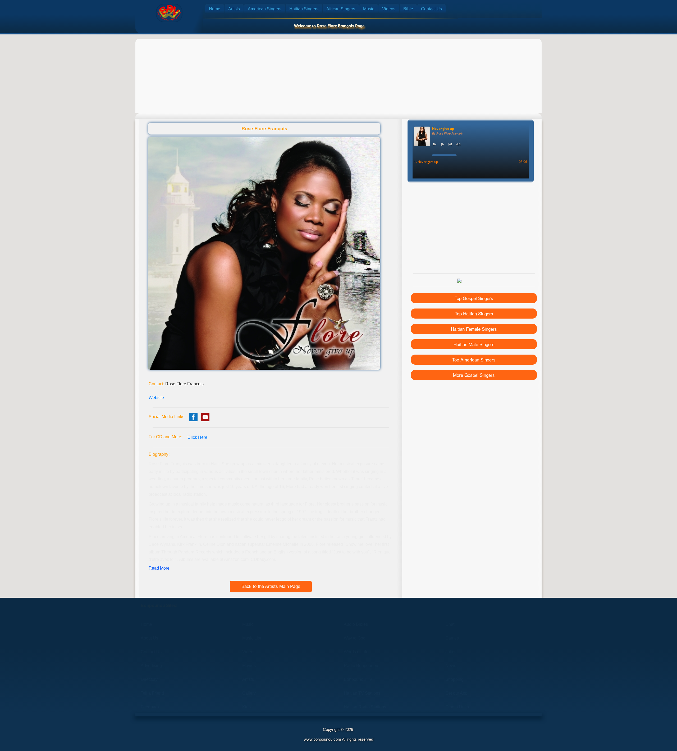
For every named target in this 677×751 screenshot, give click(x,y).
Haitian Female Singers (474, 328)
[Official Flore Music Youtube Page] (205, 417)
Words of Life (356, 652)
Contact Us (431, 9)
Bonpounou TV (358, 679)
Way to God (354, 638)
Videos (388, 9)
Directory (149, 679)
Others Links (457, 707)
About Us (149, 638)
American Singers (264, 9)
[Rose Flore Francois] (264, 253)
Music (368, 9)
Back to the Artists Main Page (270, 586)
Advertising (151, 665)
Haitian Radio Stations (365, 707)
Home (214, 9)
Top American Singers (474, 359)
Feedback (150, 707)
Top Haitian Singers (474, 313)
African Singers (340, 9)
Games (452, 638)
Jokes (450, 652)
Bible (408, 9)
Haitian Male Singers (474, 344)
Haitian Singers (303, 9)
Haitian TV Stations (362, 693)
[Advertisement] (338, 76)
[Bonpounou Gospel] (169, 13)
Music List (251, 638)
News (450, 665)
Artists (234, 9)
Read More (159, 568)
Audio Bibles (356, 624)
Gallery (249, 693)
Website (156, 397)
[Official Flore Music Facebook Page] (193, 417)
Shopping (454, 679)
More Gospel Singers (474, 375)
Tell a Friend (152, 693)
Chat (449, 624)
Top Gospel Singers (474, 298)
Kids (246, 707)
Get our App (456, 693)
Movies (249, 665)
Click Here (197, 437)
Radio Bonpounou (361, 665)
